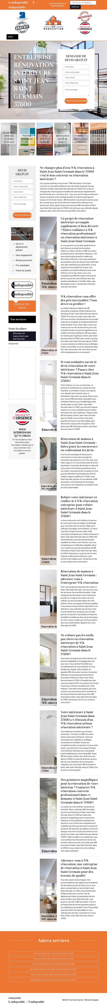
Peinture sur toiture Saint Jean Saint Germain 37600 (53, 964)
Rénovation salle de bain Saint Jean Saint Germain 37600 (53, 969)
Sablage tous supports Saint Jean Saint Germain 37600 (53, 980)
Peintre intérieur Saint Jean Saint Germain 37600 (53, 959)
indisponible (19, 2)
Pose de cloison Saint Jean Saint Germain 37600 (53, 953)
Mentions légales (92, 1000)
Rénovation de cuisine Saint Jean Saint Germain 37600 (53, 975)
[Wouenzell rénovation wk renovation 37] (53, 22)
